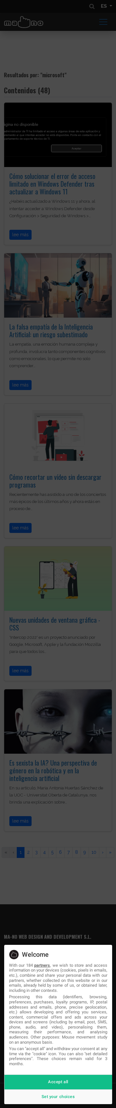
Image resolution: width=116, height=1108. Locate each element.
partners (42, 965)
